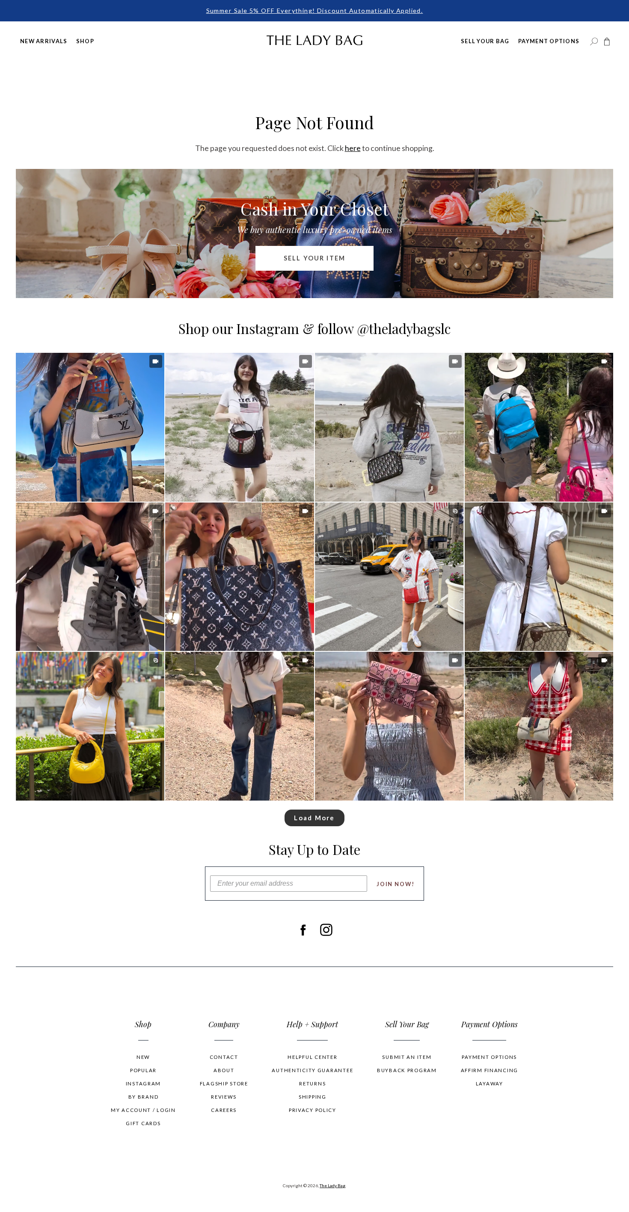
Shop (85, 41)
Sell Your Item (314, 258)
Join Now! (396, 884)
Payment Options (548, 41)
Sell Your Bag (485, 41)
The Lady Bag (332, 1185)
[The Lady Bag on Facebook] (302, 930)
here (353, 148)
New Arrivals (43, 41)
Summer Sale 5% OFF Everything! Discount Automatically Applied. (314, 10)
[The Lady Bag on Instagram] (326, 930)
